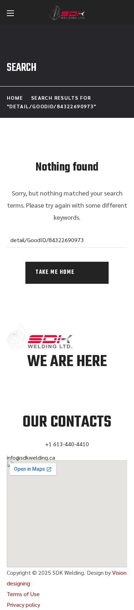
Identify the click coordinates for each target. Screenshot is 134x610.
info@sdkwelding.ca (31, 457)
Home (15, 97)
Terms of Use (23, 594)
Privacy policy (23, 604)
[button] (123, 13)
